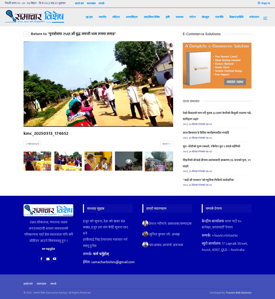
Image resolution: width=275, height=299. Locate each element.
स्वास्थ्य (179, 17)
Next (166, 144)
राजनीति (219, 17)
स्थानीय (102, 17)
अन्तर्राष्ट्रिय (132, 17)
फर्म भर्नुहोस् (101, 254)
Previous (33, 144)
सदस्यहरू (91, 3)
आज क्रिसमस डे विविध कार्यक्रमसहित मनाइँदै (206, 132)
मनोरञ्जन (254, 17)
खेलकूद (205, 17)
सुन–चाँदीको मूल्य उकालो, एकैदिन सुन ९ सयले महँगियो (211, 146)
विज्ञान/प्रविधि (236, 17)
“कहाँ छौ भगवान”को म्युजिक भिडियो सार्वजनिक (208, 180)
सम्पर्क (101, 3)
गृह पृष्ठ (89, 17)
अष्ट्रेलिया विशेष (152, 17)
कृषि (168, 17)
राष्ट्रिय (116, 17)
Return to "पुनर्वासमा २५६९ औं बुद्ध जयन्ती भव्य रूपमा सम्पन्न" (73, 34)
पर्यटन (192, 17)
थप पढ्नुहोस (48, 249)
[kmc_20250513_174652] (37, 161)
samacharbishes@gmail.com (113, 262)
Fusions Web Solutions (238, 292)
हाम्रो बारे (79, 3)
